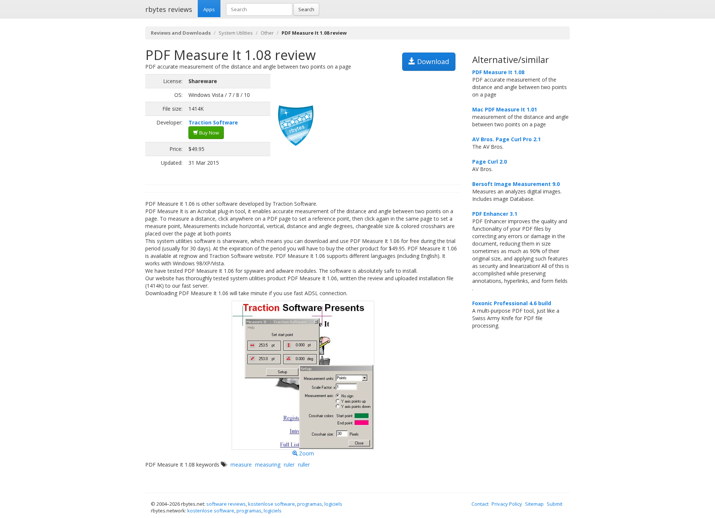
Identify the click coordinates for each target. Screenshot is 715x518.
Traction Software (213, 122)
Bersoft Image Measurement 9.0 (516, 183)
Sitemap (534, 503)
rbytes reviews (168, 9)
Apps (209, 9)
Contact (480, 503)
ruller (304, 464)
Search (306, 9)
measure (241, 464)
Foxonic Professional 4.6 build (511, 303)
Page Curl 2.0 (489, 161)
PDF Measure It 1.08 (498, 72)
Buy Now (208, 132)
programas (309, 503)
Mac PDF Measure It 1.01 (504, 109)
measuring (267, 464)
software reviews (226, 503)
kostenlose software (271, 503)
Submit (554, 503)
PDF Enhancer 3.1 (494, 213)
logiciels (333, 503)
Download (432, 61)
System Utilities (236, 32)
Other (267, 32)
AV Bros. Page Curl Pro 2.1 (506, 139)
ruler (289, 464)
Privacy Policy (507, 503)
